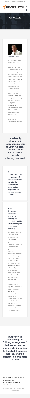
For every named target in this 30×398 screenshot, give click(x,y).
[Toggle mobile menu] (27, 10)
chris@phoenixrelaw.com (19, 1)
